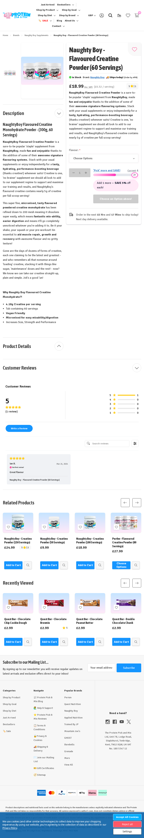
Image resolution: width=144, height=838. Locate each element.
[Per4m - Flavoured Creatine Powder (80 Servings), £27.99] (126, 523)
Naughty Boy (71, 710)
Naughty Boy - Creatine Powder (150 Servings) (18, 540)
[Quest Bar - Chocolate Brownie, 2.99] (54, 603)
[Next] (136, 502)
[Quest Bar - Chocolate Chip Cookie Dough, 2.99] (18, 603)
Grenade (68, 751)
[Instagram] (109, 722)
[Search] (110, 15)
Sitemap (41, 774)
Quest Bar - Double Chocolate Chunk (123, 621)
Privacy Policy (9, 828)
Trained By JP (71, 724)
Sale (7, 731)
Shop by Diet (9, 710)
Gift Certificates (45, 768)
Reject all (127, 824)
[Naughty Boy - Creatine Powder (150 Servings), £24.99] (18, 523)
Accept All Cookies (127, 817)
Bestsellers (9, 724)
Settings (127, 831)
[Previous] (125, 502)
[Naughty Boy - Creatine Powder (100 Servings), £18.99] (90, 523)
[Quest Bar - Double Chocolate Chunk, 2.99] (126, 603)
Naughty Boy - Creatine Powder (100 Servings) (90, 540)
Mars (67, 758)
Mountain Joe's (72, 731)
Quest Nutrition (72, 704)
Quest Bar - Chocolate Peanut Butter (89, 621)
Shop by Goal (10, 704)
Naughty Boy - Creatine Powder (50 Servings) (54, 540)
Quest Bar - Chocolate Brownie (53, 621)
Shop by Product (11, 697)
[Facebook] (116, 722)
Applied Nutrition (73, 717)
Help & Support (45, 707)
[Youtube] (123, 722)
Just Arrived (9, 717)
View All (68, 764)
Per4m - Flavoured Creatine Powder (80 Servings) (124, 542)
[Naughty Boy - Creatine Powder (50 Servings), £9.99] (54, 523)
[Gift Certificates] (119, 15)
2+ (134, 174)
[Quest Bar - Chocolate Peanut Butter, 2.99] (90, 603)
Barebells (69, 744)
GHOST (68, 737)
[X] (129, 722)
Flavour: (74, 150)
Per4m (67, 697)
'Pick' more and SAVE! (106, 170)
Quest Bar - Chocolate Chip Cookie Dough (17, 621)
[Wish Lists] (128, 15)
